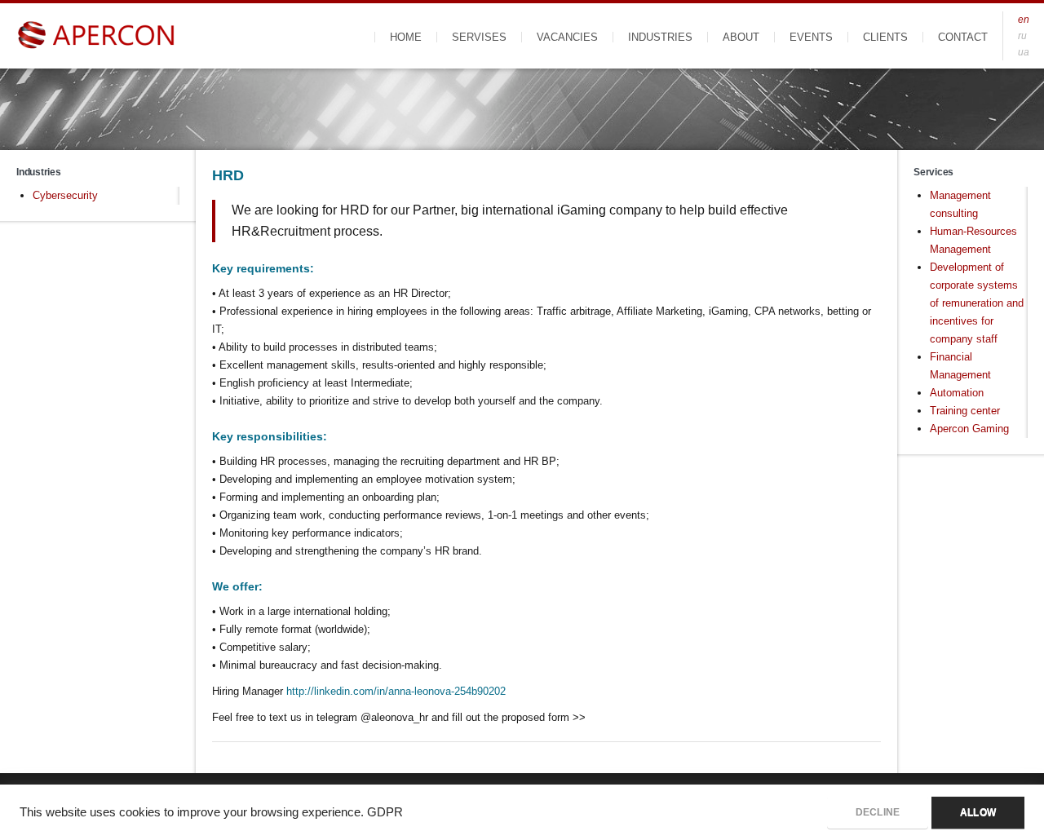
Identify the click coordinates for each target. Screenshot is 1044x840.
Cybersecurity (65, 195)
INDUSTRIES (660, 37)
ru (1022, 35)
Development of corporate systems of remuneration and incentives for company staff (977, 303)
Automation (957, 393)
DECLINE (878, 812)
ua (1023, 51)
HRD (227, 175)
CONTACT (963, 37)
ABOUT (741, 37)
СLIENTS (885, 37)
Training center (965, 411)
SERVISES (479, 37)
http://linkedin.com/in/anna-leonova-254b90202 (396, 691)
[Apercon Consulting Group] (97, 35)
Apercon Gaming (969, 428)
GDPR (385, 812)
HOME (406, 37)
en (1023, 19)
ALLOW (978, 812)
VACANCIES (567, 37)
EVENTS (811, 37)
